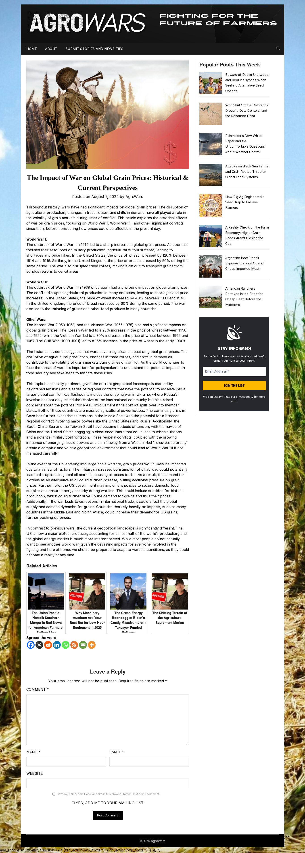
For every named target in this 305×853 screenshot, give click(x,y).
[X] (39, 645)
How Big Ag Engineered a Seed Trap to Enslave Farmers (244, 202)
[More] (92, 645)
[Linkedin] (57, 645)
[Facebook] (31, 645)
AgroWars (134, 196)
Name (33, 752)
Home (31, 49)
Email (116, 752)
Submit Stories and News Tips (94, 49)
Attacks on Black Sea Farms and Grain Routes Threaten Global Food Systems (246, 171)
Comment (37, 689)
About (51, 49)
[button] (278, 48)
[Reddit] (48, 645)
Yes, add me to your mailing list (109, 803)
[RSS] (74, 645)
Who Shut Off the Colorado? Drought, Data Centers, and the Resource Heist (246, 110)
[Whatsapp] (65, 645)
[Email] (83, 645)
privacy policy (244, 396)
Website (34, 773)
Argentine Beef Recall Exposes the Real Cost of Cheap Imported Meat (245, 263)
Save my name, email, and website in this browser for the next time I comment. (108, 794)
